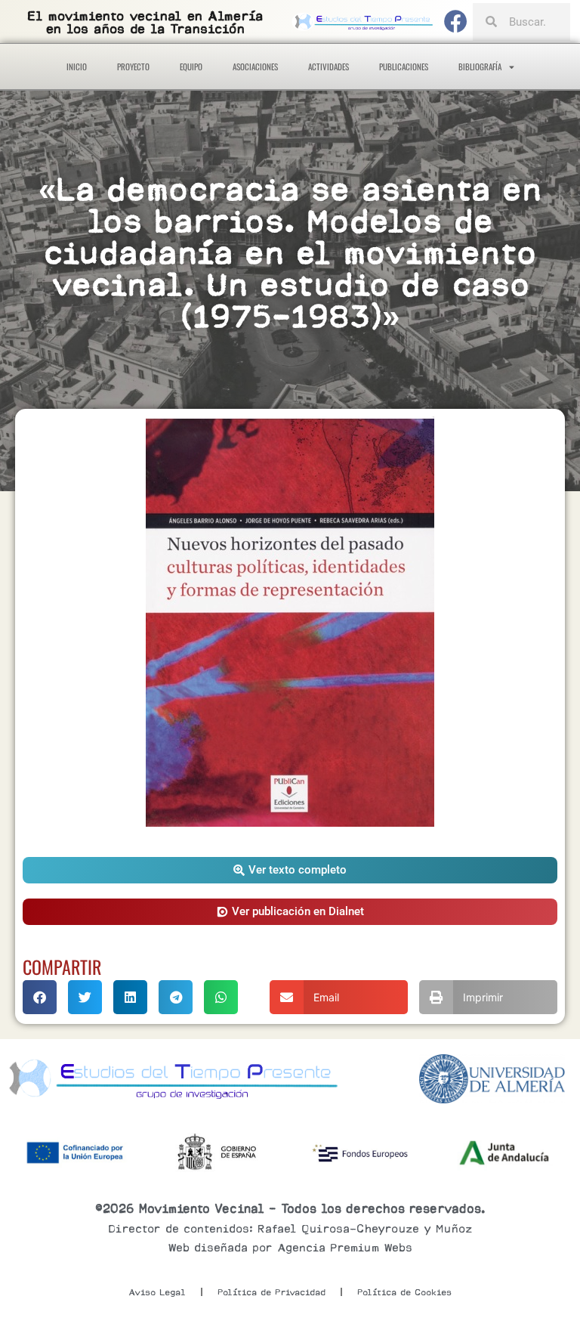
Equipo (191, 66)
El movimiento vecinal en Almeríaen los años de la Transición (145, 22)
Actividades (328, 66)
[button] (290, 870)
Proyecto (133, 66)
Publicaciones (403, 66)
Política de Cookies (404, 1292)
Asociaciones (255, 66)
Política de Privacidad (271, 1292)
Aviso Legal (157, 1292)
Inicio (76, 66)
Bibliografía (479, 66)
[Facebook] (456, 22)
